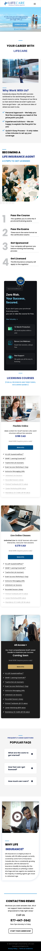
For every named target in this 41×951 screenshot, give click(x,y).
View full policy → (12, 319)
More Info (20, 447)
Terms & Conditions (26, 949)
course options (20, 24)
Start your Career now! (20, 931)
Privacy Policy (12, 949)
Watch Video (21, 29)
